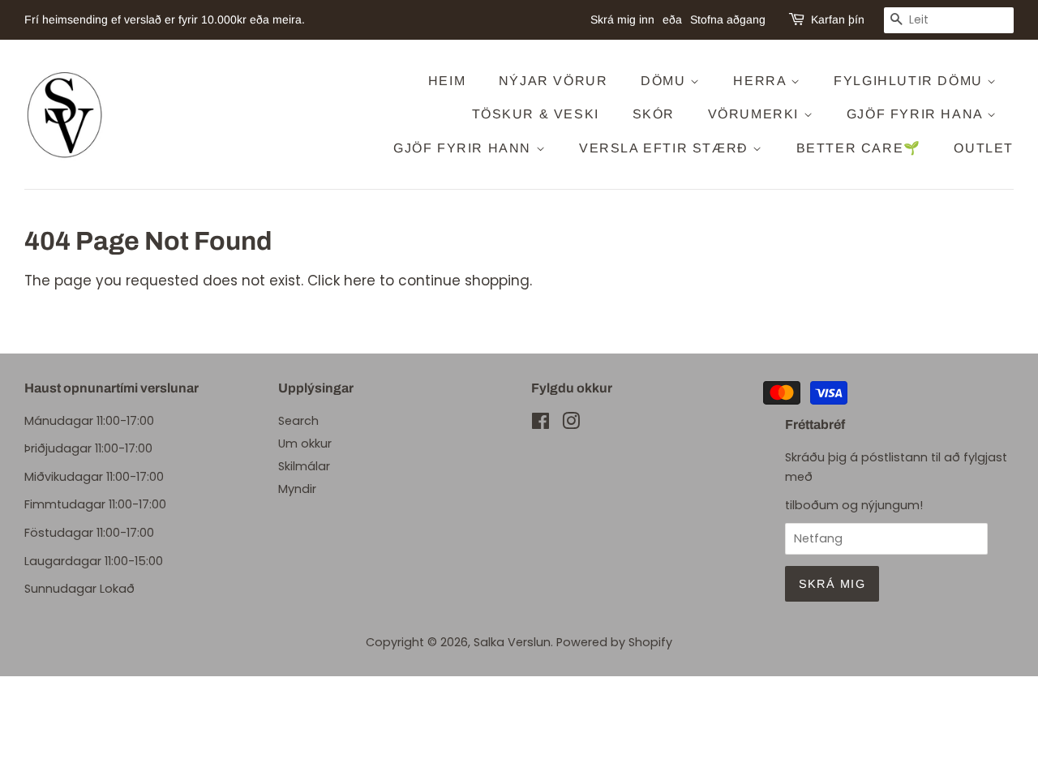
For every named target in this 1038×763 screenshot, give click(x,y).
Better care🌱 (858, 148)
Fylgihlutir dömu (910, 81)
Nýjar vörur (553, 81)
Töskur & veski (535, 114)
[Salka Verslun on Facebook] (540, 424)
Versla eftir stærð (666, 148)
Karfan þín (837, 19)
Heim (446, 81)
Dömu (665, 81)
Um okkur (305, 443)
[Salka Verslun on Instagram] (571, 424)
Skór (654, 114)
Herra (762, 81)
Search (298, 421)
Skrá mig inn (622, 19)
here (359, 280)
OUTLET (984, 148)
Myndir (297, 489)
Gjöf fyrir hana (917, 114)
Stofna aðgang (728, 19)
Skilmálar (304, 466)
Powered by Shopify (614, 642)
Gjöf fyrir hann (464, 148)
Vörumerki (756, 114)
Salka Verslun (512, 642)
